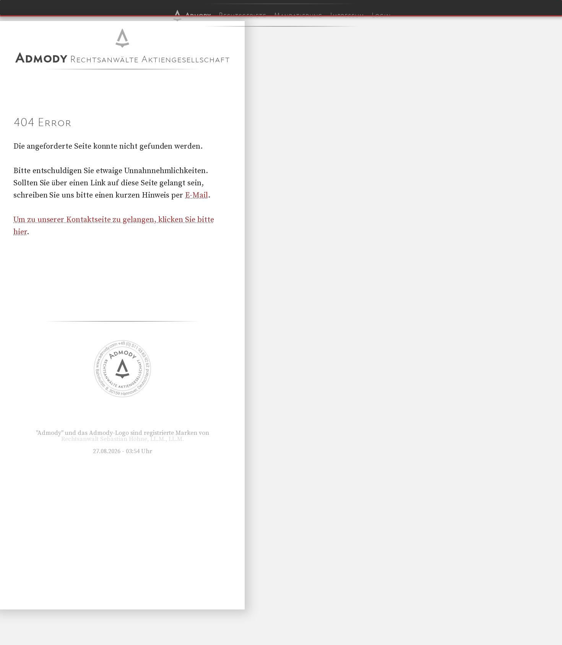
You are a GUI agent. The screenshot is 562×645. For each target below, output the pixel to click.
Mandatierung (298, 15)
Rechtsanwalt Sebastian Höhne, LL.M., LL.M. (122, 439)
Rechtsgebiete (242, 15)
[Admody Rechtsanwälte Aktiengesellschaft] (122, 395)
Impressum (347, 15)
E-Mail (196, 195)
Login (381, 15)
